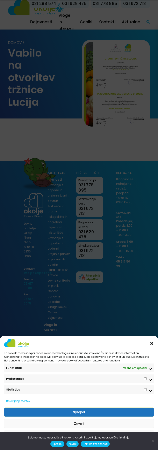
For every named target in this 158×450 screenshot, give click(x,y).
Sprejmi (79, 412)
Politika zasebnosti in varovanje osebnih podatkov (77, 444)
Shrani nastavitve (79, 435)
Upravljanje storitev (18, 401)
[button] (152, 343)
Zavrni (79, 423)
